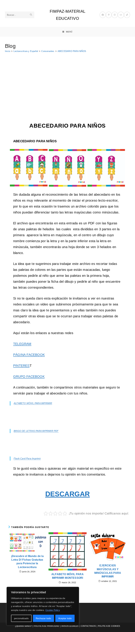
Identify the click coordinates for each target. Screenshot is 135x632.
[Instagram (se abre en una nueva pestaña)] (115, 15)
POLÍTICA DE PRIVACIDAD (46, 626)
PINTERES (21, 365)
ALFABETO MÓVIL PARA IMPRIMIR (33, 403)
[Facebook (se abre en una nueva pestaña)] (103, 15)
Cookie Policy (52, 610)
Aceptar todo (65, 618)
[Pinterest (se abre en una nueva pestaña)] (109, 15)
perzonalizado (21, 618)
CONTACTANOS (88, 626)
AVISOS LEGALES (70, 626)
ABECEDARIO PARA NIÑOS (72, 51)
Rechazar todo (43, 618)
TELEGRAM (22, 344)
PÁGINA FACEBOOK (29, 355)
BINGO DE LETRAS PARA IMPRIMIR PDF (36, 431)
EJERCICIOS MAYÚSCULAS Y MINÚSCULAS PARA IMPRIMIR (107, 571)
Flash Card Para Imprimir (27, 458)
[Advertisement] (67, 80)
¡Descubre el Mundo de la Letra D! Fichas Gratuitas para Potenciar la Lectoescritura (27, 562)
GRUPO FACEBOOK (29, 376)
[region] (43, 606)
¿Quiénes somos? (23, 626)
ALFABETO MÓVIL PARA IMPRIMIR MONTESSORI (67, 576)
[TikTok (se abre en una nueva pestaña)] (127, 15)
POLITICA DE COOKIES (109, 626)
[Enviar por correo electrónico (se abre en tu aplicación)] (121, 15)
